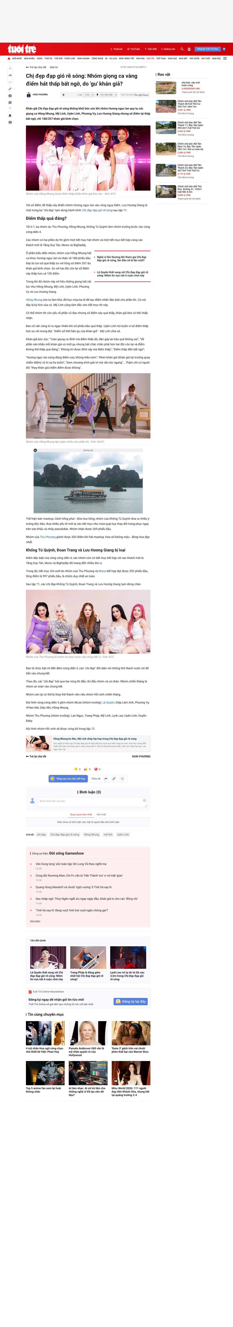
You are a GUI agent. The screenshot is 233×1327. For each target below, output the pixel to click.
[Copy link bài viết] (114, 778)
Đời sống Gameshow (66, 853)
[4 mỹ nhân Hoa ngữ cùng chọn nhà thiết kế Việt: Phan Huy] (45, 1033)
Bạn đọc (216, 58)
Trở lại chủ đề (37, 67)
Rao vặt (164, 74)
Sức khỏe (194, 58)
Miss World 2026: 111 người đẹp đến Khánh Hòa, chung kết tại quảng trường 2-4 (130, 1092)
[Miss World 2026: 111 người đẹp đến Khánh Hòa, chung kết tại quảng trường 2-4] (131, 1073)
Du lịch (113, 58)
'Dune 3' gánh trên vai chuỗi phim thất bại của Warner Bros (130, 1050)
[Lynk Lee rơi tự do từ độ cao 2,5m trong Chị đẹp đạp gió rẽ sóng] (128, 957)
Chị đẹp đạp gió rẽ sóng (64, 834)
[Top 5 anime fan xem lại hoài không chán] (45, 1073)
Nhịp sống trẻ (126, 58)
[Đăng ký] (131, 1001)
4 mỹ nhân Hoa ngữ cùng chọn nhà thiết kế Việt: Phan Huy (44, 1050)
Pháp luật (69, 58)
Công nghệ (97, 58)
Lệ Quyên (108, 702)
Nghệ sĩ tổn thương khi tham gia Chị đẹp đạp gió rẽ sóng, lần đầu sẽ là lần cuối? (121, 258)
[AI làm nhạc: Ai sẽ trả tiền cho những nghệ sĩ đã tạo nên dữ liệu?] (88, 1073)
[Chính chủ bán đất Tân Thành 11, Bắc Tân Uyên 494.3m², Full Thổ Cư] (166, 127)
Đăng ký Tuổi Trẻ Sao (207, 49)
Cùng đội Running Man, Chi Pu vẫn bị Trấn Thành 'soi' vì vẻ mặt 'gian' (79, 875)
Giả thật (205, 58)
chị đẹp (41, 834)
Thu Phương (48, 537)
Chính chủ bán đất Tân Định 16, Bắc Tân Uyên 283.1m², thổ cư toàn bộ (190, 147)
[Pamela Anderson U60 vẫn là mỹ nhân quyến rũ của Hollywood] (88, 1033)
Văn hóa (140, 58)
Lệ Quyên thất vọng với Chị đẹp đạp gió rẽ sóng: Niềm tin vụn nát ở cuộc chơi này (122, 274)
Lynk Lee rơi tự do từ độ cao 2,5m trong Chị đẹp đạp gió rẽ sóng (127, 976)
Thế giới (58, 58)
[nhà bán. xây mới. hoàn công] (166, 87)
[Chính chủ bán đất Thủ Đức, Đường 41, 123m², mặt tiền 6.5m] (166, 191)
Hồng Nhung (34, 300)
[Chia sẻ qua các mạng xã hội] (122, 778)
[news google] (134, 95)
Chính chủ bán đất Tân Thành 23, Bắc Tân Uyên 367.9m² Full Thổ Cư (190, 168)
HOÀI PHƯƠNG (40, 94)
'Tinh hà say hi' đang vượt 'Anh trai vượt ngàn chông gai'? (72, 910)
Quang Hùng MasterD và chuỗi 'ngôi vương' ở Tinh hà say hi (74, 887)
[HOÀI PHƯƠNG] (28, 95)
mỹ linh (108, 834)
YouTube (135, 49)
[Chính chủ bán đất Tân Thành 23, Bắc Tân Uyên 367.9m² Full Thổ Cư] (166, 170)
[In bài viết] (10, 122)
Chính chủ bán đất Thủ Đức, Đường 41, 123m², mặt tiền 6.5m (190, 189)
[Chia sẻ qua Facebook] (105, 778)
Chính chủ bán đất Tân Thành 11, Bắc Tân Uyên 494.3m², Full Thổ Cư (190, 125)
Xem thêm (35, 921)
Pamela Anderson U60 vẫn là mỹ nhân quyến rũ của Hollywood (86, 1052)
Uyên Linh (123, 834)
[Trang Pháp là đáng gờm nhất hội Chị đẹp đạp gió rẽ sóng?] (88, 957)
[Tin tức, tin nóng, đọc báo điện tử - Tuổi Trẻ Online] (21, 49)
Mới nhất (17, 58)
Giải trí (150, 58)
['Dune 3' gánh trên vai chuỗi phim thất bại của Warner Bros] (131, 1033)
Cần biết (152, 49)
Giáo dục (172, 58)
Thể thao (161, 58)
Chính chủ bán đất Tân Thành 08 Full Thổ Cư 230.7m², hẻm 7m (189, 104)
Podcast (118, 49)
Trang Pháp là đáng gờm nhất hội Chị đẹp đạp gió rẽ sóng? (86, 976)
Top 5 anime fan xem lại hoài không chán (43, 1090)
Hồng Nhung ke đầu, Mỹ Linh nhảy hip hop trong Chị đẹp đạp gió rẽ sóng (94, 738)
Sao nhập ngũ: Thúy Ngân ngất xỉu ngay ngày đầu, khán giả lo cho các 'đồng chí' (87, 899)
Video (39, 58)
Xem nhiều (29, 58)
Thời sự (48, 58)
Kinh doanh (83, 58)
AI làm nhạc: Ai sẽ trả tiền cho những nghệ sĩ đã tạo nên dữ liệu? (87, 1092)
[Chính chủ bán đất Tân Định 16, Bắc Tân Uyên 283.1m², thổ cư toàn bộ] (166, 149)
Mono (102, 571)
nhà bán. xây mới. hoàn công (191, 84)
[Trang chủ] (8, 58)
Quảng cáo (169, 49)
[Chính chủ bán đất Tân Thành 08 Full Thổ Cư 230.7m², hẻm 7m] (166, 106)
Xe (106, 58)
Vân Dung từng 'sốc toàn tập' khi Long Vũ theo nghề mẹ (71, 864)
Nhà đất (183, 58)
